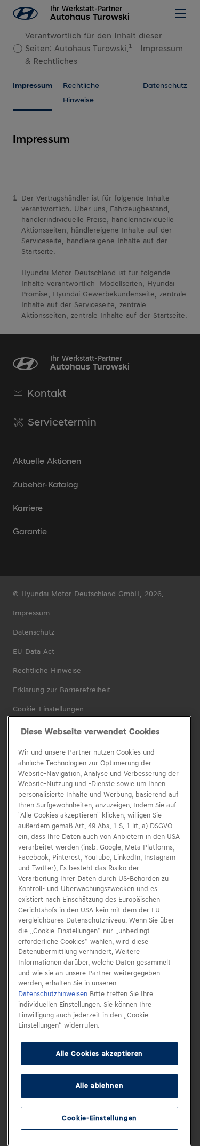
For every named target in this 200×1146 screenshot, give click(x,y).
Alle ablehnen (100, 1085)
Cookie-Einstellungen (99, 1118)
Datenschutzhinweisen (54, 994)
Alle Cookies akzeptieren (99, 1053)
